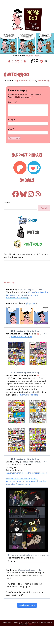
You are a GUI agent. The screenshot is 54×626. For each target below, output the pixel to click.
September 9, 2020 (24, 80)
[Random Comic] (17, 61)
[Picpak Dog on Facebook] (15, 192)
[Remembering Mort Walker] (13, 61)
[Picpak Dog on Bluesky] (23, 192)
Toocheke (32, 624)
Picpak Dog (9, 282)
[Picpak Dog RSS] (38, 192)
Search (7, 202)
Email (10, 129)
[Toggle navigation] (5, 3)
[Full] (25, 61)
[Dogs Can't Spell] (9, 61)
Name (10, 120)
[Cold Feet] (21, 61)
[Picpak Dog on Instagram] (31, 192)
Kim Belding (44, 80)
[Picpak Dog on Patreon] (19, 167)
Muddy (29, 55)
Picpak (37, 55)
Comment (12, 102)
